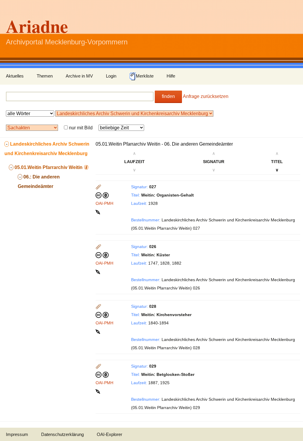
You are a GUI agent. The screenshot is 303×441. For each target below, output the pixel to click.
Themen (45, 75)
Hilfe (171, 75)
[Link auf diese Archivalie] (98, 211)
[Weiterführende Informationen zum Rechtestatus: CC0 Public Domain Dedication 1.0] (102, 195)
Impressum (17, 434)
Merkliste (145, 75)
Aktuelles (15, 75)
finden (168, 96)
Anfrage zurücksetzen (205, 96)
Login (111, 75)
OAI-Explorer (109, 434)
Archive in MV (79, 75)
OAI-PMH (104, 203)
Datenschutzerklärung (62, 434)
